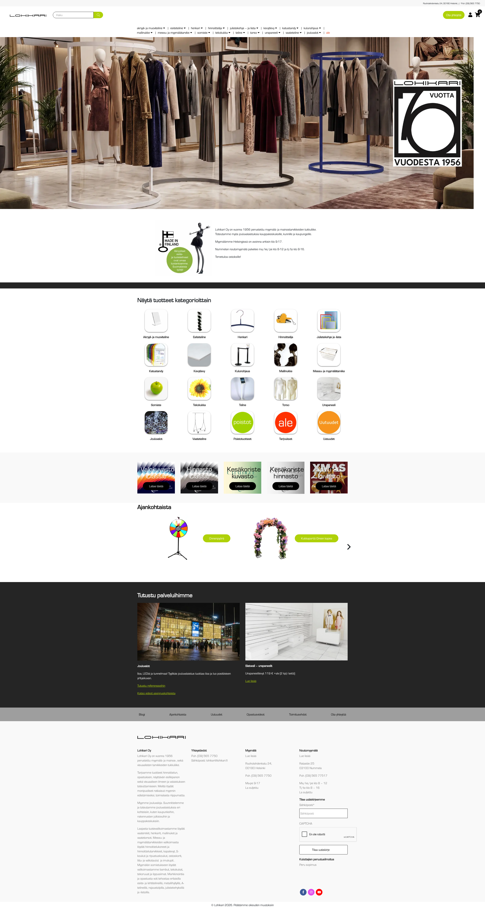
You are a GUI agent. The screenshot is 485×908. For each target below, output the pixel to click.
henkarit (156, 833)
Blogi (142, 714)
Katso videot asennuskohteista (156, 693)
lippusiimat (159, 874)
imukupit (168, 860)
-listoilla (144, 892)
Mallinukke (143, 32)
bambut (164, 869)
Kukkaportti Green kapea (316, 538)
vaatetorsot (144, 837)
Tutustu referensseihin (151, 685)
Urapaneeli (271, 32)
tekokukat (176, 869)
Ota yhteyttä (453, 15)
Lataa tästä (156, 486)
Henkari (195, 28)
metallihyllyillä (172, 883)
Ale (328, 32)
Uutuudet (216, 714)
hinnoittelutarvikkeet (149, 851)
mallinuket (168, 833)
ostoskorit (175, 856)
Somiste (202, 32)
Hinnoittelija (215, 28)
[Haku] (98, 15)
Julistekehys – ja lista (243, 28)
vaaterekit (143, 833)
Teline (239, 32)
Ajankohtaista (177, 714)
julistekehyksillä (174, 887)
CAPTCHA (305, 823)
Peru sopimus (308, 865)
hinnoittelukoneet (156, 847)
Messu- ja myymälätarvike (173, 32)
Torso (253, 32)
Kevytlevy (269, 28)
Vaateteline (292, 32)
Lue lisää (250, 681)
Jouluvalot (312, 32)
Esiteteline (176, 28)
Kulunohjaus (311, 28)
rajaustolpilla (156, 887)
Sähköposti (307, 805)
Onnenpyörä (216, 538)
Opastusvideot (255, 714)
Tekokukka (221, 32)
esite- (140, 883)
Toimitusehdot (298, 714)
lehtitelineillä (155, 883)
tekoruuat (143, 874)
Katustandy (289, 28)
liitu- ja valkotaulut (148, 860)
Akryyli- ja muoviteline (149, 28)
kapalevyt (169, 851)
